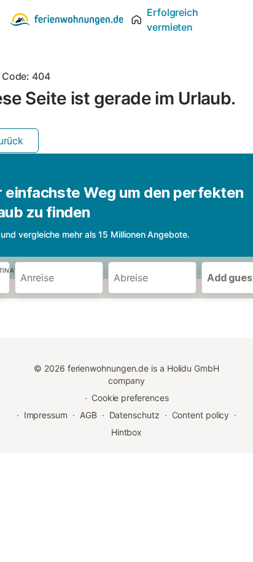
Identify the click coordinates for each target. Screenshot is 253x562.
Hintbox (126, 432)
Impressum (46, 415)
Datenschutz (134, 415)
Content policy (201, 415)
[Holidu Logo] (66, 20)
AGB (88, 415)
